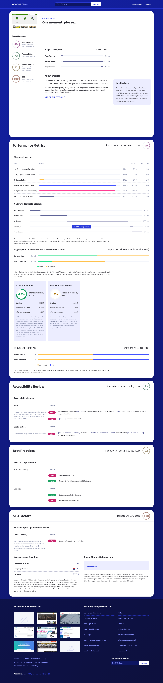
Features (25, 659)
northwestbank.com (126, 634)
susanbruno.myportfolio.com (95, 640)
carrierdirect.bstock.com (127, 645)
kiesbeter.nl (48, 18)
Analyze (96, 4)
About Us (148, 4)
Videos (16, 659)
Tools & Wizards (136, 4)
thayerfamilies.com (91, 629)
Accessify (20, 4)
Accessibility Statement (23, 662)
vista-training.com (91, 645)
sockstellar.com (124, 629)
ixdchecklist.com (124, 651)
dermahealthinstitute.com (94, 613)
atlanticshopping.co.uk (127, 640)
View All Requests (81, 227)
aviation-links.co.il (91, 651)
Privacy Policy (19, 666)
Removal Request (42, 662)
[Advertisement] (96, 38)
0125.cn (121, 613)
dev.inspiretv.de (90, 624)
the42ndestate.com (125, 618)
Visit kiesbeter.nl (54, 97)
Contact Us (35, 659)
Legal (45, 659)
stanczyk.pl (88, 634)
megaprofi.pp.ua (90, 618)
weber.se (121, 624)
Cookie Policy (32, 666)
